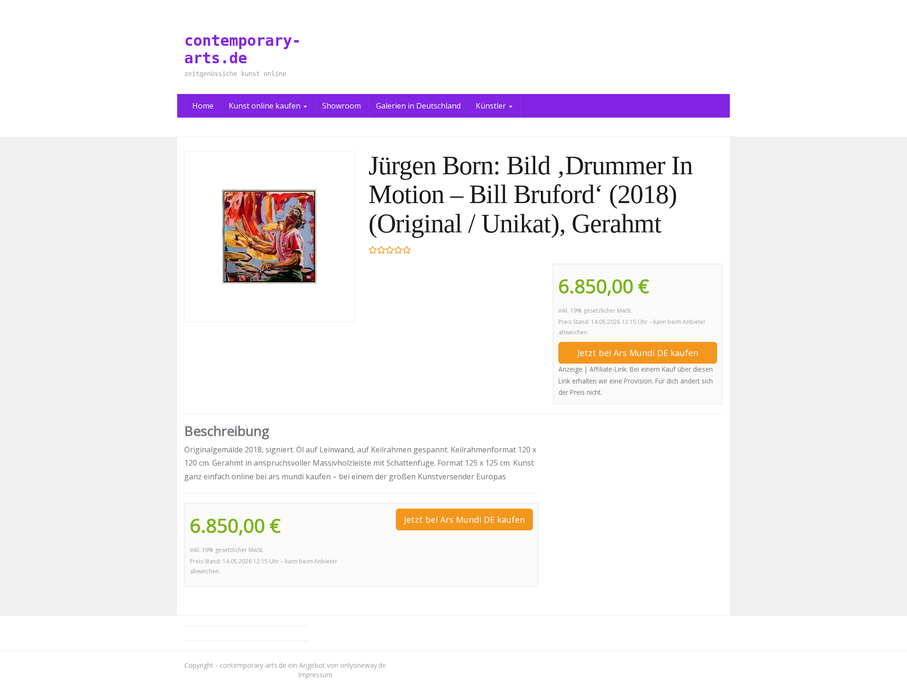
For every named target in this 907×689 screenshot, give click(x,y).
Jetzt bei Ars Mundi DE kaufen (637, 352)
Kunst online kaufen (265, 106)
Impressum (315, 674)
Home (203, 106)
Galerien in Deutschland (418, 106)
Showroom (341, 106)
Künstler (492, 106)
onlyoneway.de (363, 665)
